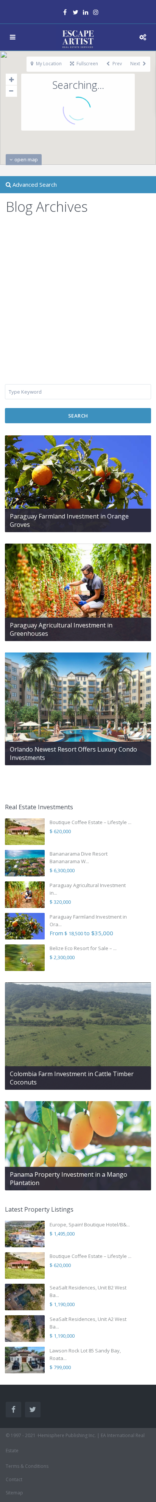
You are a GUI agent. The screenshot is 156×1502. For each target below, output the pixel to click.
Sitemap (14, 1492)
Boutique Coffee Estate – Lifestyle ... (90, 822)
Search (78, 415)
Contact (14, 1479)
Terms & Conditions (27, 1466)
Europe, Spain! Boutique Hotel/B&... (90, 1224)
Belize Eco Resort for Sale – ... (83, 948)
